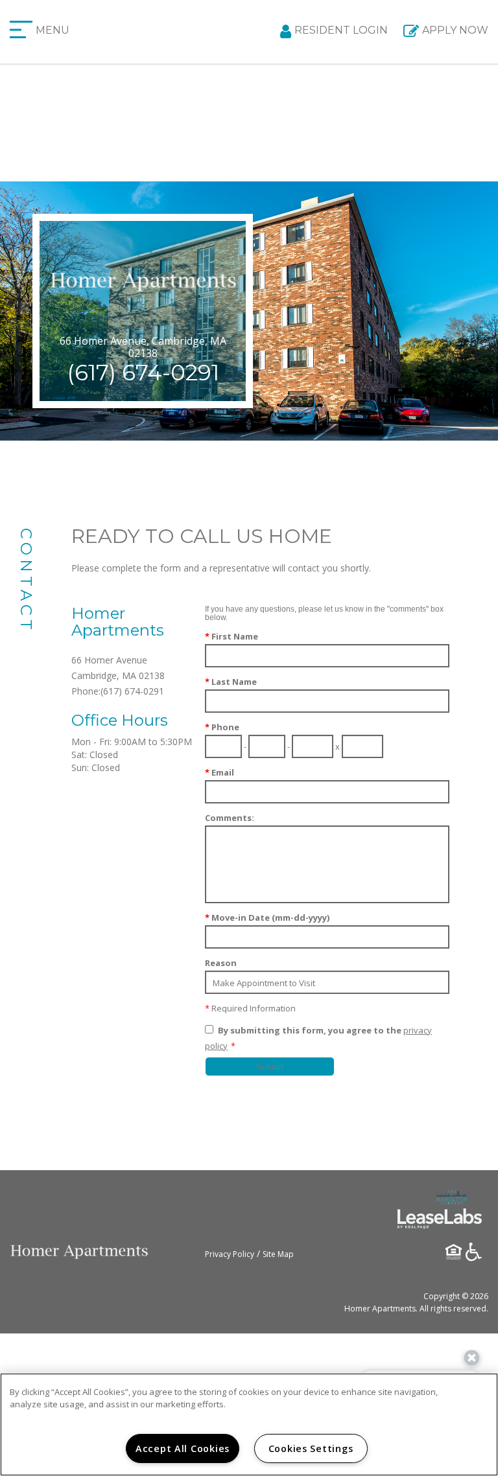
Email (219, 772)
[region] (249, 1424)
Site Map (278, 1254)
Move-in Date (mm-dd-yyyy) (267, 917)
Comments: (229, 818)
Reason (221, 963)
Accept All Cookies (183, 1448)
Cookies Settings (310, 1448)
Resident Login (341, 30)
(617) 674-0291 (143, 372)
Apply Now (455, 30)
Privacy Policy (229, 1254)
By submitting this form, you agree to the (309, 1030)
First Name (231, 636)
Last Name (231, 681)
